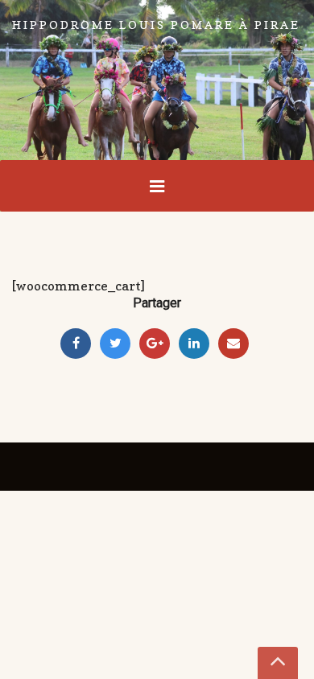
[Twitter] (115, 343)
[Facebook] (75, 343)
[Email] (233, 343)
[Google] (154, 343)
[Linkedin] (194, 343)
